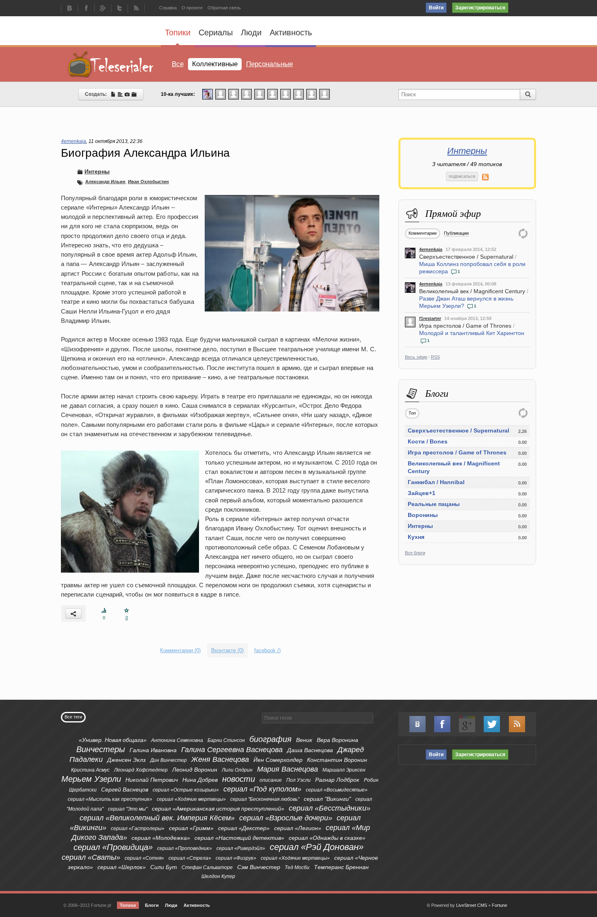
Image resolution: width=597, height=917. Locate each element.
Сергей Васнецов (124, 789)
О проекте (192, 7)
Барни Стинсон (226, 740)
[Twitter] (119, 9)
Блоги (152, 905)
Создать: (97, 94)
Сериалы (216, 32)
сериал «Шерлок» (121, 867)
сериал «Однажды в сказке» (327, 838)
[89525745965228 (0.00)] (311, 94)
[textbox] (317, 718)
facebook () (267, 650)
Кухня (416, 537)
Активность (291, 32)
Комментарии (423, 233)
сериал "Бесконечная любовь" (264, 799)
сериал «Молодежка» (161, 838)
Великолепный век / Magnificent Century (472, 291)
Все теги (73, 716)
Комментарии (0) (180, 650)
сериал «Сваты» (91, 857)
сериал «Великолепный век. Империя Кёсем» (157, 818)
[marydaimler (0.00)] (298, 94)
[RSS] (136, 9)
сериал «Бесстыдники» (329, 808)
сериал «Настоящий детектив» (239, 838)
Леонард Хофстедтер (141, 770)
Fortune (499, 905)
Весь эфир (416, 357)
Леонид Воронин (194, 769)
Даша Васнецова (310, 750)
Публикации (456, 233)
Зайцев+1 (421, 493)
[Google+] (103, 9)
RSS (435, 357)
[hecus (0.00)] (259, 94)
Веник (304, 740)
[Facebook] (86, 9)
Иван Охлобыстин (148, 181)
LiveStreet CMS (471, 905)
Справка (168, 7)
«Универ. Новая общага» (113, 740)
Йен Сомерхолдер (278, 760)
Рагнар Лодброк (337, 779)
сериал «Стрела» (190, 858)
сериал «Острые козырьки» (186, 790)
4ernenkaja (430, 249)
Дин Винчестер (168, 760)
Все (178, 64)
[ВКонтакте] (69, 9)
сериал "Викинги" (327, 799)
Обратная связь (224, 7)
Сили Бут (163, 867)
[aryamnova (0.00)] (246, 94)
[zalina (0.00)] (324, 94)
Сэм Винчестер (258, 867)
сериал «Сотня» (144, 858)
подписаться (462, 176)
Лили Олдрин (237, 770)
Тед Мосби (297, 867)
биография (270, 739)
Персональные (269, 64)
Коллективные (215, 64)
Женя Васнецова (220, 759)
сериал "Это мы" (127, 809)
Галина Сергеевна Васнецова (232, 750)
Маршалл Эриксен (344, 770)
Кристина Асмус (90, 770)
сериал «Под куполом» (262, 789)
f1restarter (430, 318)
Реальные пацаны (434, 504)
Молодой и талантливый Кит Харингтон (471, 333)
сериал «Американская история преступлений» (218, 808)
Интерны (467, 151)
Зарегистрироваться (480, 8)
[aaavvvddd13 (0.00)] (285, 94)
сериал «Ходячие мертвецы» (191, 799)
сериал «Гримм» (191, 828)
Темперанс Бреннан (341, 867)
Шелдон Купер (218, 876)
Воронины (423, 515)
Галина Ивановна (153, 750)
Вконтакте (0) (227, 650)
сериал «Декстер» (244, 828)
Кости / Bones (428, 441)
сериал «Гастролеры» (137, 828)
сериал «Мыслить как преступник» (110, 799)
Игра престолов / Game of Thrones (465, 325)
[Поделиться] (73, 613)
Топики (177, 32)
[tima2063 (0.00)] (233, 94)
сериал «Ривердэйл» (240, 848)
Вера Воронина (337, 740)
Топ (412, 413)
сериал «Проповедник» (184, 848)
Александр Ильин (105, 181)
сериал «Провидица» (113, 847)
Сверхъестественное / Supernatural (466, 256)
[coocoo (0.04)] (207, 94)
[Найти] (528, 94)
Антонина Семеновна (177, 740)
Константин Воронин (337, 760)
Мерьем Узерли (91, 778)
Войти (436, 8)
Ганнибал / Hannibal (436, 482)
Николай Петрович (151, 779)
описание (271, 780)
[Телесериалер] (111, 64)
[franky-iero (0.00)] (272, 94)
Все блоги (415, 552)
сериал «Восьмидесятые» (337, 790)
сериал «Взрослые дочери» (285, 818)
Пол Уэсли (298, 780)
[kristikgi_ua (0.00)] (220, 94)
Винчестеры (100, 749)
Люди (251, 32)
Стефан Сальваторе (207, 867)
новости (238, 778)
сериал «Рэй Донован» (316, 847)
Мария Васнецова (287, 769)
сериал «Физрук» (236, 858)
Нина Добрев (200, 779)
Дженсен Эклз (126, 760)
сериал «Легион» (297, 828)
